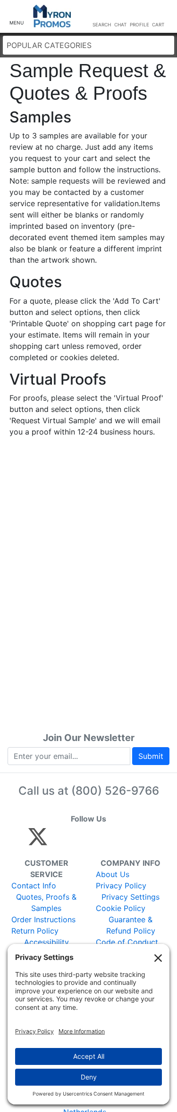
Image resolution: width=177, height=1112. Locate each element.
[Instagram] (101, 841)
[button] (16, 17)
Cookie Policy (120, 908)
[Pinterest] (80, 841)
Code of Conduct (127, 942)
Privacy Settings (130, 897)
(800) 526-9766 (115, 791)
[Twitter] (37, 841)
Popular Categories (49, 45)
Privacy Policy (121, 885)
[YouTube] (141, 841)
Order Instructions (43, 919)
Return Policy (35, 930)
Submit (150, 756)
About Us (112, 874)
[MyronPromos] (52, 16)
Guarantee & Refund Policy (130, 925)
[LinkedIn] (121, 841)
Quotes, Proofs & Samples (46, 902)
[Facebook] (60, 841)
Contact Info (33, 885)
